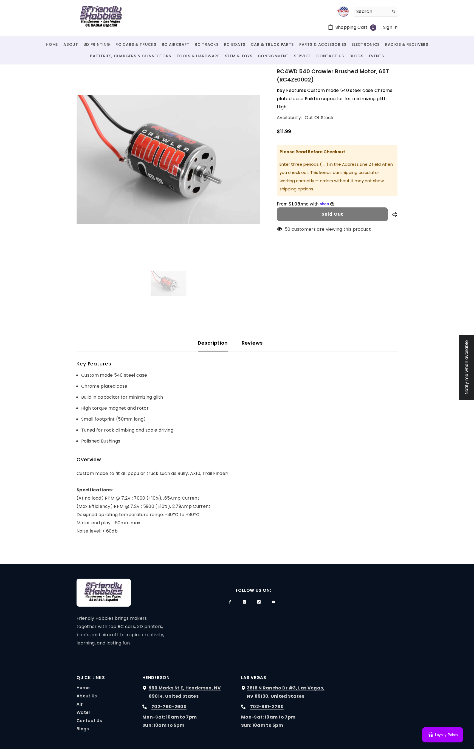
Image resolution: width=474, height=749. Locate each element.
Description (213, 342)
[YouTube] (273, 602)
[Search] (375, 12)
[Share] (392, 214)
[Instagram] (244, 602)
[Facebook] (230, 602)
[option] (169, 159)
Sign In (390, 27)
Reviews (252, 342)
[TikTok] (259, 602)
